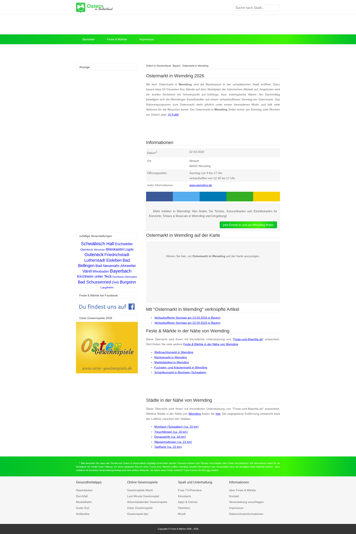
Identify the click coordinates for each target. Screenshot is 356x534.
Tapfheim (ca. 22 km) (168, 446)
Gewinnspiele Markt (140, 490)
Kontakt (234, 496)
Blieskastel (115, 249)
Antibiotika (82, 513)
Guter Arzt (82, 508)
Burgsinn (128, 282)
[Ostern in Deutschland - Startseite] (105, 8)
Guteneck (94, 254)
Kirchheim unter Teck (94, 276)
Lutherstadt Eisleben (103, 260)
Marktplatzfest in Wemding (171, 362)
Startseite (88, 39)
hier (218, 413)
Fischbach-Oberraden (124, 276)
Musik (182, 513)
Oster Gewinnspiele (140, 508)
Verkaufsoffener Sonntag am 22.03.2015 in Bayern (187, 322)
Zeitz (115, 282)
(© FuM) (173, 114)
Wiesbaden (101, 271)
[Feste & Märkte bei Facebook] (107, 313)
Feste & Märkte (117, 39)
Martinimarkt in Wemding (170, 357)
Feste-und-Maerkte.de (248, 339)
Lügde (129, 249)
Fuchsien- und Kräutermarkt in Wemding (180, 367)
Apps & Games (188, 502)
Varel (87, 271)
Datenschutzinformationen (246, 513)
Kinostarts (184, 496)
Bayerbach (120, 271)
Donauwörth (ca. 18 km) (170, 436)
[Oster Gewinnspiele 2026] (107, 372)
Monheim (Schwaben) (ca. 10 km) (176, 426)
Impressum (146, 39)
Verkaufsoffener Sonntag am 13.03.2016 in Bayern (187, 317)
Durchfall (82, 496)
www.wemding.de (200, 185)
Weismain (99, 249)
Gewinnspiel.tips (137, 513)
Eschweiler (124, 244)
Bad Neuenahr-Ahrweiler (115, 266)
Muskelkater (84, 502)
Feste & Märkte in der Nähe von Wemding (210, 344)
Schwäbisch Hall (97, 243)
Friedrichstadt (116, 254)
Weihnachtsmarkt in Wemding (173, 352)
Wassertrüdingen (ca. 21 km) (173, 441)
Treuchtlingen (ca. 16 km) (171, 431)
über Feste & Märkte (242, 490)
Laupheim (107, 287)
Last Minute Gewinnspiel (143, 496)
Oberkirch (86, 249)
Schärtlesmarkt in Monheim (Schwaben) (180, 372)
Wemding (195, 413)
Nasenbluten (84, 490)
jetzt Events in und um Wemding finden (248, 224)
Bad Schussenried (94, 282)
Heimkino (184, 508)
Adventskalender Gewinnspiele (147, 502)
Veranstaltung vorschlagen (246, 502)
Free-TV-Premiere (190, 490)
